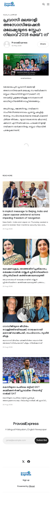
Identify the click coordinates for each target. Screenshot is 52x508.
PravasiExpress (19, 43)
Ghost (32, 486)
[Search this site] (43, 4)
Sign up (26, 480)
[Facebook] (28, 461)
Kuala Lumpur (10, 15)
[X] (23, 461)
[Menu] (48, 4)
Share (43, 44)
